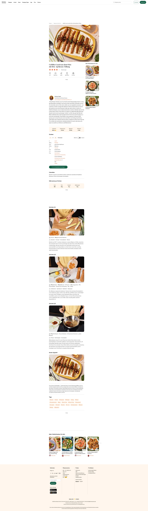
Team (64, 473)
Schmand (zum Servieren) (60, 158)
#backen (51, 399)
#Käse (59, 402)
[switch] (79, 137)
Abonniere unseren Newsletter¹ (53, 477)
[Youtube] (56, 473)
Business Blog (91, 471)
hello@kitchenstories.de (91, 501)
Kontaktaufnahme (91, 473)
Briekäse (56, 142)
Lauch (56, 141)
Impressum (78, 470)
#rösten (56, 399)
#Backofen (56, 407)
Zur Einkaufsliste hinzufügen (59, 167)
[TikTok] (54, 473)
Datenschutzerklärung (80, 473)
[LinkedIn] (60, 473)
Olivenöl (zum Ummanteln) (60, 154)
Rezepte (50, 23)
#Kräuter (80, 405)
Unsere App (65, 475)
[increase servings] (55, 138)
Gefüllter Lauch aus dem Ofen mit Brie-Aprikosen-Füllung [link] (72, 23)
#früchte (63, 405)
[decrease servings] (50, 138)
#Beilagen (67, 399)
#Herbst (51, 407)
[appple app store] (55, 490)
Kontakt (77, 475)
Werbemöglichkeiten (92, 470)
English (81, 481)
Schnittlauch (57, 153)
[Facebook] (51, 473)
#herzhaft (58, 405)
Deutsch (77, 481)
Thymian (56, 147)
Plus (64, 477)
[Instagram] (52, 473)
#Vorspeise (61, 399)
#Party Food (64, 402)
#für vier (67, 405)
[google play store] (55, 493)
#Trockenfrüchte (53, 402)
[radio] (50, 70)
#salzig (72, 399)
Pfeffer (56, 163)
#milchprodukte (74, 405)
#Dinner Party (71, 402)
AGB (76, 471)
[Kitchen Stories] (4, 2)
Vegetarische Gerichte (57, 23)
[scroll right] (101, 443)
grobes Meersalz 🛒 (59, 160)
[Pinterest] (58, 473)
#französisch (78, 402)
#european (52, 405)
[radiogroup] (55, 70)
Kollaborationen (66, 474)
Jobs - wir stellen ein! (67, 470)
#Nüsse (76, 399)
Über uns (64, 471)
